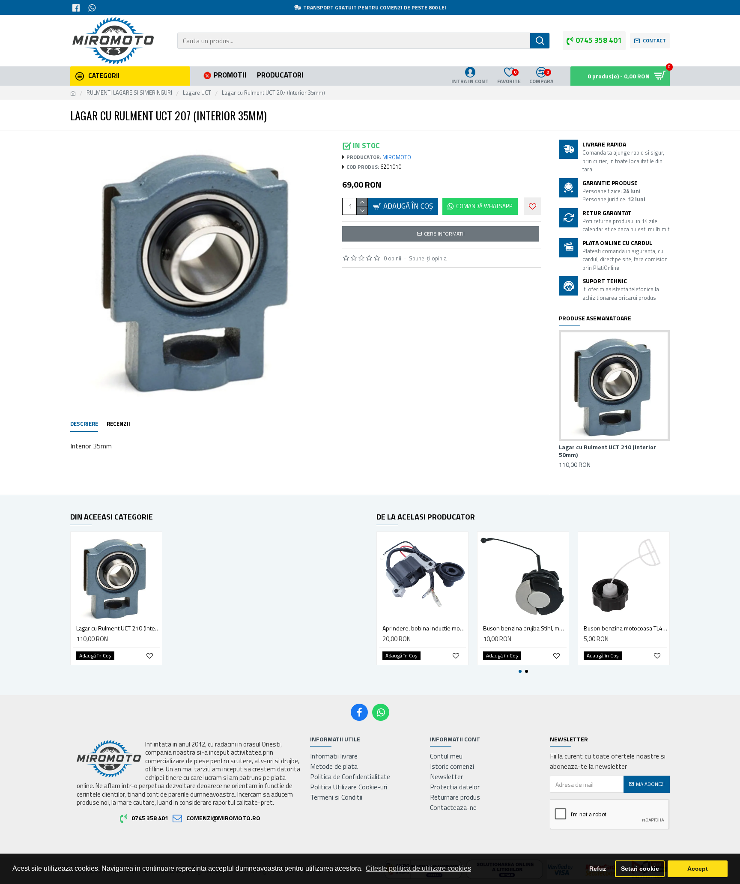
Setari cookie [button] (640, 868)
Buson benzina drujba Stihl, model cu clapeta (525, 628)
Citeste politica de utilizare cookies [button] (418, 868)
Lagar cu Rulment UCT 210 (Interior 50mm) (607, 451)
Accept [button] (697, 868)
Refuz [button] (597, 868)
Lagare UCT (197, 93)
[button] (520, 671)
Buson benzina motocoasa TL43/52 (625, 628)
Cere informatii (444, 234)
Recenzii (118, 424)
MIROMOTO (396, 157)
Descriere (84, 424)
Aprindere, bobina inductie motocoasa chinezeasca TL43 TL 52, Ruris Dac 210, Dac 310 (424, 628)
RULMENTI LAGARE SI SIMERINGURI (129, 93)
